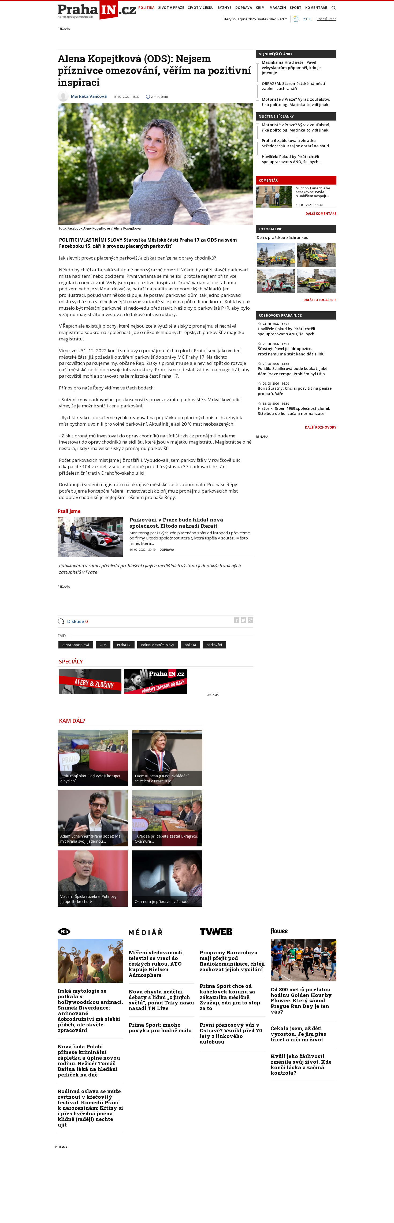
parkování (214, 645)
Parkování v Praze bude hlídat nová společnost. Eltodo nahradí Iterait (176, 522)
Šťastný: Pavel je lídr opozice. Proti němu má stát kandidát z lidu (291, 351)
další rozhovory (320, 427)
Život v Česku (201, 7)
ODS (103, 645)
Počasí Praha (326, 19)
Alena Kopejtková (75, 645)
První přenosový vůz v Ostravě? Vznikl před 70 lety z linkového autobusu (231, 1033)
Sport (296, 7)
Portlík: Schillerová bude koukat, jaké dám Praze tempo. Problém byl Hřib (292, 371)
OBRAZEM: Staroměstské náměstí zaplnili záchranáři (293, 86)
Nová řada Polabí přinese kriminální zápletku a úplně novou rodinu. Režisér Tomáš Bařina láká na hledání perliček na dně (89, 1060)
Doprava (243, 7)
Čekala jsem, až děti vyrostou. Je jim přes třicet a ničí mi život (298, 1034)
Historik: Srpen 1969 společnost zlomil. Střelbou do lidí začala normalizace (294, 411)
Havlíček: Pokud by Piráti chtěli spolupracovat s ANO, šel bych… (292, 159)
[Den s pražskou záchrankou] (276, 255)
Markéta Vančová (89, 96)
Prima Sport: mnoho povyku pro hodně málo (160, 1027)
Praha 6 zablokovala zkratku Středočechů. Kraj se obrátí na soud (295, 143)
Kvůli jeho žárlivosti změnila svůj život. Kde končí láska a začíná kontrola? (301, 1064)
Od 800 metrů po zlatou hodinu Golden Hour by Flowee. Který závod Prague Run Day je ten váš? (301, 1000)
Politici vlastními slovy (157, 645)
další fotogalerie (319, 300)
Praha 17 (124, 645)
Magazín (278, 7)
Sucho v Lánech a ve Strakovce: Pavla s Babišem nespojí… (313, 192)
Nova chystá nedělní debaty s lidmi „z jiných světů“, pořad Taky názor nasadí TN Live (161, 1000)
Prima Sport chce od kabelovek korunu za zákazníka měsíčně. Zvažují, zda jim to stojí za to (230, 997)
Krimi (261, 7)
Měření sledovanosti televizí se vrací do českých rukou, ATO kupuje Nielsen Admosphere (156, 963)
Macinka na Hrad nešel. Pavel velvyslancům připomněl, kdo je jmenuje (291, 67)
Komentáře (316, 7)
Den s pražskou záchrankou (282, 237)
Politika (146, 7)
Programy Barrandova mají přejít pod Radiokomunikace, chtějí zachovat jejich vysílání (232, 961)
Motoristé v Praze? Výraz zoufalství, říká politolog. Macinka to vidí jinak (296, 102)
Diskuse (77, 621)
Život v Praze (171, 7)
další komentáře (321, 213)
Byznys (225, 7)
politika (190, 645)
